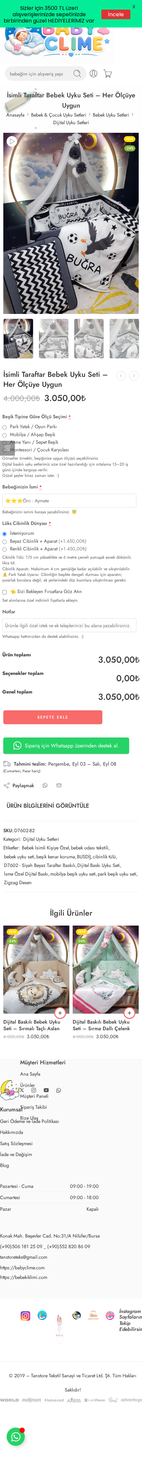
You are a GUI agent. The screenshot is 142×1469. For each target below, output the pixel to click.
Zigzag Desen (18, 909)
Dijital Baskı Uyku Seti (98, 892)
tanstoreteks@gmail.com (23, 1284)
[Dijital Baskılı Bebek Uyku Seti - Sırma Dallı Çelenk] (106, 997)
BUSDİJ (84, 883)
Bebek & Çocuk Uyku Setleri (58, 141)
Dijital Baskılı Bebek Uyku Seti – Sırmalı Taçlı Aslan (31, 1052)
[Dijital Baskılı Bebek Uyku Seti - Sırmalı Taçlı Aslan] (36, 997)
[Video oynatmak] (12, 169)
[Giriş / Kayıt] (93, 101)
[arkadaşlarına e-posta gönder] (59, 813)
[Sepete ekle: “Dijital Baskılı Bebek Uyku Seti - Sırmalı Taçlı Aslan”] (60, 1040)
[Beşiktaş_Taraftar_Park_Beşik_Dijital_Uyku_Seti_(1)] (71, 250)
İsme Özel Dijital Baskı (26, 900)
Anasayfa (15, 141)
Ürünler (27, 1112)
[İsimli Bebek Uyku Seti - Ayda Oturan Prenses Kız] (121, 403)
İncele (115, 15)
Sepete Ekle (52, 745)
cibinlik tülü (104, 883)
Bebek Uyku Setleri (111, 141)
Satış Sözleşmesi (16, 1170)
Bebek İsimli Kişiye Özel (45, 875)
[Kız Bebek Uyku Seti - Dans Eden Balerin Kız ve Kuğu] (134, 403)
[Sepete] (107, 101)
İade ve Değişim (16, 1181)
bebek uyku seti (19, 883)
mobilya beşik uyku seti (73, 900)
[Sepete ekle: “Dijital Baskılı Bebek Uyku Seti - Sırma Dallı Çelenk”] (129, 1040)
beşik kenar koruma (55, 883)
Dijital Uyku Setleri (71, 149)
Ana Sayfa (30, 1101)
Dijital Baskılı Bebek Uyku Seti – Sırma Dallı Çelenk (101, 1052)
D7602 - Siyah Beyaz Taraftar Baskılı (39, 892)
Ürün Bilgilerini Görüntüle (48, 833)
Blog (4, 1192)
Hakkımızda (11, 1159)
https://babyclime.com (22, 1294)
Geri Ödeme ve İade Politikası (29, 1148)
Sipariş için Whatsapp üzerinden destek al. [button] (72, 773)
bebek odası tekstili (89, 875)
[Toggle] (16, 1437)
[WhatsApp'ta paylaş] (45, 813)
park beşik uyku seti (117, 900)
